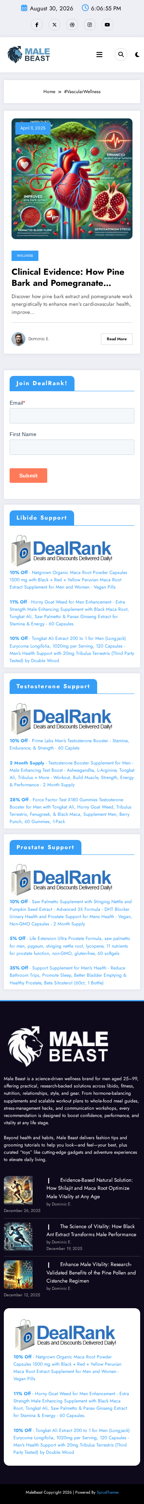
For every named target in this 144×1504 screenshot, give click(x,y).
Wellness (25, 255)
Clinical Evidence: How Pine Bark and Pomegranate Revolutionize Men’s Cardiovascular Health (68, 277)
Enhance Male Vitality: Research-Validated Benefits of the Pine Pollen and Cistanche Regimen (91, 1272)
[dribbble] (72, 24)
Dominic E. (38, 339)
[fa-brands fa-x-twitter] (54, 24)
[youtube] (107, 24)
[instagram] (90, 24)
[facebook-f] (37, 24)
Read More (117, 339)
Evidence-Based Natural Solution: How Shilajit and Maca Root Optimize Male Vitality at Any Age (89, 1188)
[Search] (121, 54)
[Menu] (99, 55)
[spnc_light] (137, 55)
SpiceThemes (108, 1492)
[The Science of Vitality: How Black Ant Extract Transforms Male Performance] (18, 1236)
